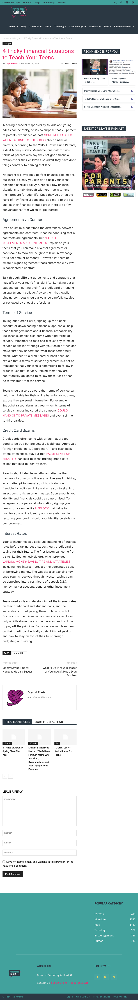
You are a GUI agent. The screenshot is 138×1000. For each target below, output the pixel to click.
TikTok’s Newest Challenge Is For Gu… (101, 98)
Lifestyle (16, 38)
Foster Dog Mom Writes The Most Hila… (102, 106)
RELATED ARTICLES (17, 722)
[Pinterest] (132, 2)
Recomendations (123, 26)
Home (26, 2)
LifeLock (42, 508)
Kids (47, 26)
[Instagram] (127, 2)
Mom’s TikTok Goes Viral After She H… (102, 90)
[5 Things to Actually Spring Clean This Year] (14, 737)
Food (106, 26)
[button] (115, 2)
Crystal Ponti (12, 63)
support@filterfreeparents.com (70, 982)
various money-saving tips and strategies (36, 561)
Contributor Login (11, 2)
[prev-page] (5, 776)
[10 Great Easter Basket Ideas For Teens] (65, 737)
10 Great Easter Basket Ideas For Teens (63, 751)
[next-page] (10, 776)
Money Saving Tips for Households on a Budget (17, 669)
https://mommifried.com (39, 697)
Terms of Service (101, 996)
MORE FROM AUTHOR (48, 722)
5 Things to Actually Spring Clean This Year (13, 751)
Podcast (62, 2)
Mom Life (34, 26)
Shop (37, 2)
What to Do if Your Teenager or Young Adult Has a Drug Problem (60, 671)
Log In (70, 996)
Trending (59, 26)
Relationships (76, 26)
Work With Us (83, 996)
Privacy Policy (120, 996)
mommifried (19, 653)
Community (48, 2)
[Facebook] (121, 2)
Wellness (93, 26)
